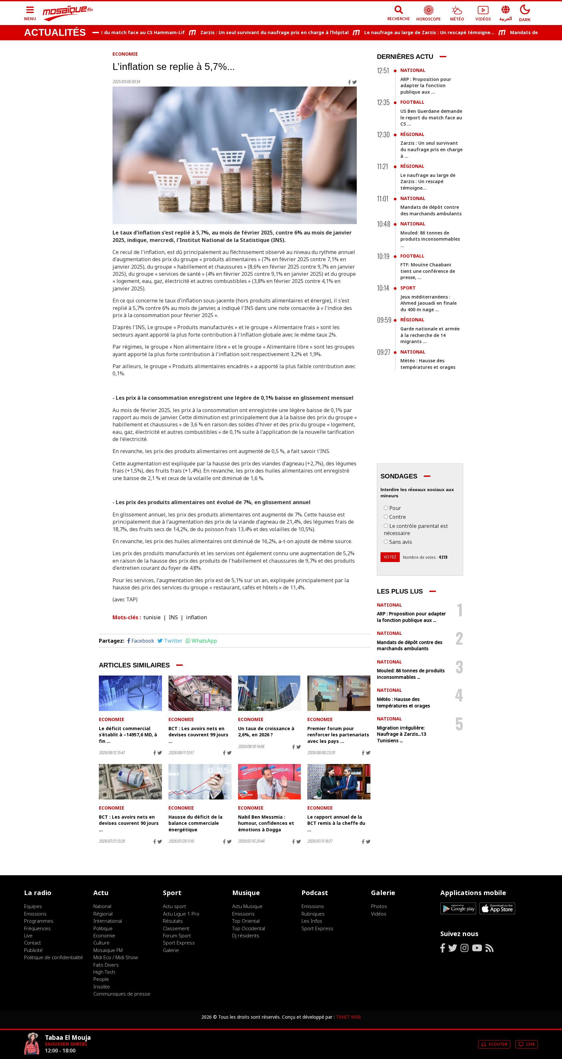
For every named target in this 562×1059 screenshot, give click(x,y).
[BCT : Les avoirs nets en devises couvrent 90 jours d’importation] (130, 781)
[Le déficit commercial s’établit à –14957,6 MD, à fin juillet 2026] (130, 693)
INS (173, 617)
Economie (125, 54)
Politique (103, 928)
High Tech (104, 972)
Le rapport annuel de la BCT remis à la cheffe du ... (336, 823)
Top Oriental (246, 921)
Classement (176, 928)
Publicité (33, 950)
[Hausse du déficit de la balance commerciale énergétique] (200, 781)
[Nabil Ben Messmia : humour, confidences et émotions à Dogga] (269, 781)
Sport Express (179, 942)
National (412, 70)
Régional (412, 134)
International (107, 921)
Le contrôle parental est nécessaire (416, 529)
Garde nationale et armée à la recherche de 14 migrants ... (430, 335)
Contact (32, 942)
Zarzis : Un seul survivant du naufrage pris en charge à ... (431, 149)
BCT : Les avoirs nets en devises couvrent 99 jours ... (198, 734)
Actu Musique (247, 906)
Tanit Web (348, 1017)
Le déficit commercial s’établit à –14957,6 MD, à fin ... (128, 734)
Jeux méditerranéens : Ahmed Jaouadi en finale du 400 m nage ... (428, 303)
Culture (101, 942)
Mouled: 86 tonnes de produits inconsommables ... (430, 239)
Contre (397, 516)
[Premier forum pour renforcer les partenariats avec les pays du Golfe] (338, 693)
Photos (379, 906)
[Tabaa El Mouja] (32, 1052)
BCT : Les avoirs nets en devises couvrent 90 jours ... (129, 823)
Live (28, 935)
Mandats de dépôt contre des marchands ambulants (431, 210)
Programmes (38, 921)
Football (412, 102)
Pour (395, 508)
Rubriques (313, 913)
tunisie (152, 617)
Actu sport (174, 906)
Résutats (173, 921)
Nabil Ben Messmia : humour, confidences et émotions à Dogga (266, 823)
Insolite (101, 986)
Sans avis (400, 541)
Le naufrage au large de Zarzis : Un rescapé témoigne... (409, 32)
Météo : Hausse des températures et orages (427, 363)
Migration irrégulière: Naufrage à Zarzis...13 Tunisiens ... (401, 734)
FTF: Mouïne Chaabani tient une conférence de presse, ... (427, 270)
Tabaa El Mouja (68, 1037)
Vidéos (378, 913)
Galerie (171, 950)
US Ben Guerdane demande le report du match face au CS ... (431, 117)
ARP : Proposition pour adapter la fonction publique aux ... (425, 85)
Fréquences (37, 928)
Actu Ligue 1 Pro (181, 913)
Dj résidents (245, 935)
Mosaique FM (108, 950)
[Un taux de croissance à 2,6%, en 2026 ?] (269, 693)
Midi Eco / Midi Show (115, 957)
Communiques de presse (121, 993)
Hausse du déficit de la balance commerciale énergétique (195, 823)
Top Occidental (248, 928)
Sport (408, 288)
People (101, 979)
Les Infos (311, 921)
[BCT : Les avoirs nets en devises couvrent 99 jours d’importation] (200, 693)
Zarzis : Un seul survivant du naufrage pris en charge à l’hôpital (254, 32)
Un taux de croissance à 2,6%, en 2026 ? (266, 731)
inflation (196, 617)
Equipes (33, 906)
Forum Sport (177, 935)
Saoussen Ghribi (66, 1044)
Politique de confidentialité (53, 957)
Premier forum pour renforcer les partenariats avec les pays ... (338, 734)
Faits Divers (106, 964)
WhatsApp (204, 640)
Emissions (35, 913)
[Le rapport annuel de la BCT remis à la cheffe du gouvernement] (338, 781)
